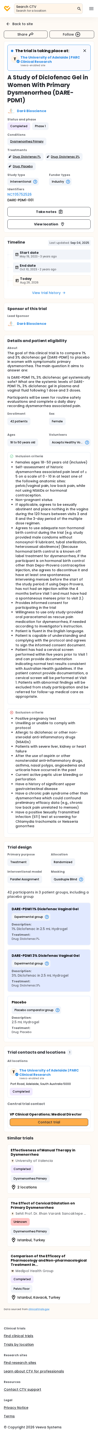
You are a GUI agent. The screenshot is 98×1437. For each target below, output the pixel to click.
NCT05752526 (19, 194)
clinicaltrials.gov (38, 1309)
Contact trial (49, 1122)
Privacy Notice (16, 1407)
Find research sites (20, 1362)
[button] (26, 141)
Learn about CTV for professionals (34, 1371)
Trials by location (19, 1344)
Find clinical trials (18, 1336)
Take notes (46, 211)
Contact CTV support (22, 1389)
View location (46, 224)
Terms (9, 1416)
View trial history (46, 292)
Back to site (22, 24)
